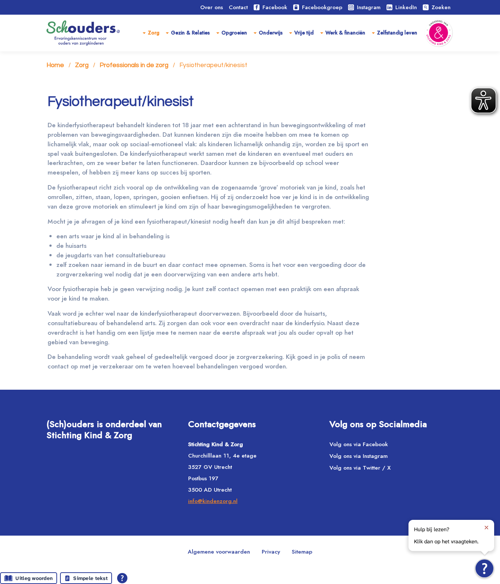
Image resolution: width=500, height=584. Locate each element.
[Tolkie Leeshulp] (484, 568)
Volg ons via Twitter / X (360, 467)
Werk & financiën (345, 32)
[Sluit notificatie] (486, 527)
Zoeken (437, 7)
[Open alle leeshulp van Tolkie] (122, 578)
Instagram (369, 7)
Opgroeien (234, 32)
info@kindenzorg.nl (213, 501)
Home (55, 65)
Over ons (211, 7)
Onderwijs (271, 32)
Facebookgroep (322, 7)
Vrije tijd (304, 32)
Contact (238, 7)
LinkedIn (406, 7)
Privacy (271, 551)
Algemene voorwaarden (219, 551)
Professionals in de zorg (134, 65)
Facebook (274, 7)
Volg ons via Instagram (358, 456)
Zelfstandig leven (397, 32)
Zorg (153, 32)
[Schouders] (83, 33)
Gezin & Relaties (190, 32)
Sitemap (302, 551)
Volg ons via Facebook (358, 444)
